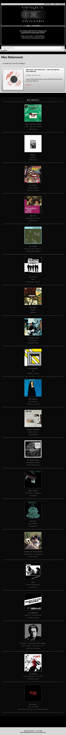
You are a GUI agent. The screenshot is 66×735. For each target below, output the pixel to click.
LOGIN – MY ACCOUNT (58, 4)
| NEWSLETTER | (48, 4)
